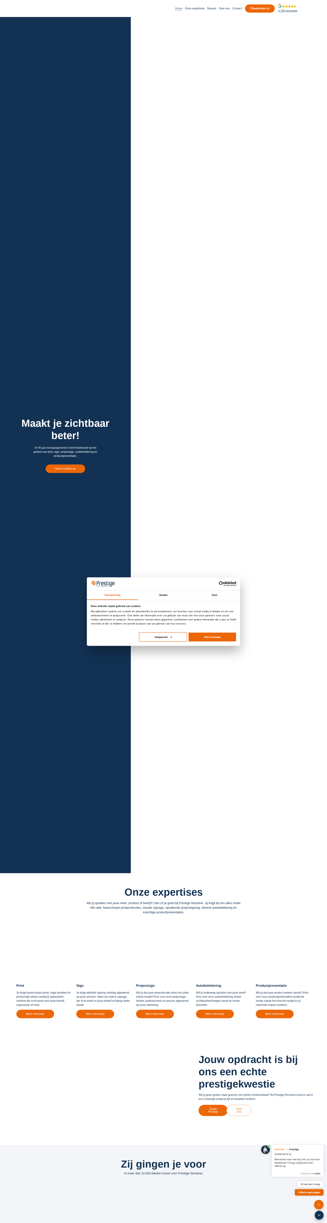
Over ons (224, 8)
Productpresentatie (271, 985)
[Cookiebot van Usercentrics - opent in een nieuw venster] (221, 583)
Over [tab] (214, 594)
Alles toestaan (212, 636)
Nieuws (211, 8)
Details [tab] (163, 594)
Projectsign (145, 985)
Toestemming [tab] (112, 594)
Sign (80, 985)
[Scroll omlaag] (319, 1215)
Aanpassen (161, 636)
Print (20, 985)
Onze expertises (195, 8)
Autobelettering (208, 985)
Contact (237, 8)
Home (178, 8)
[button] (287, 8)
